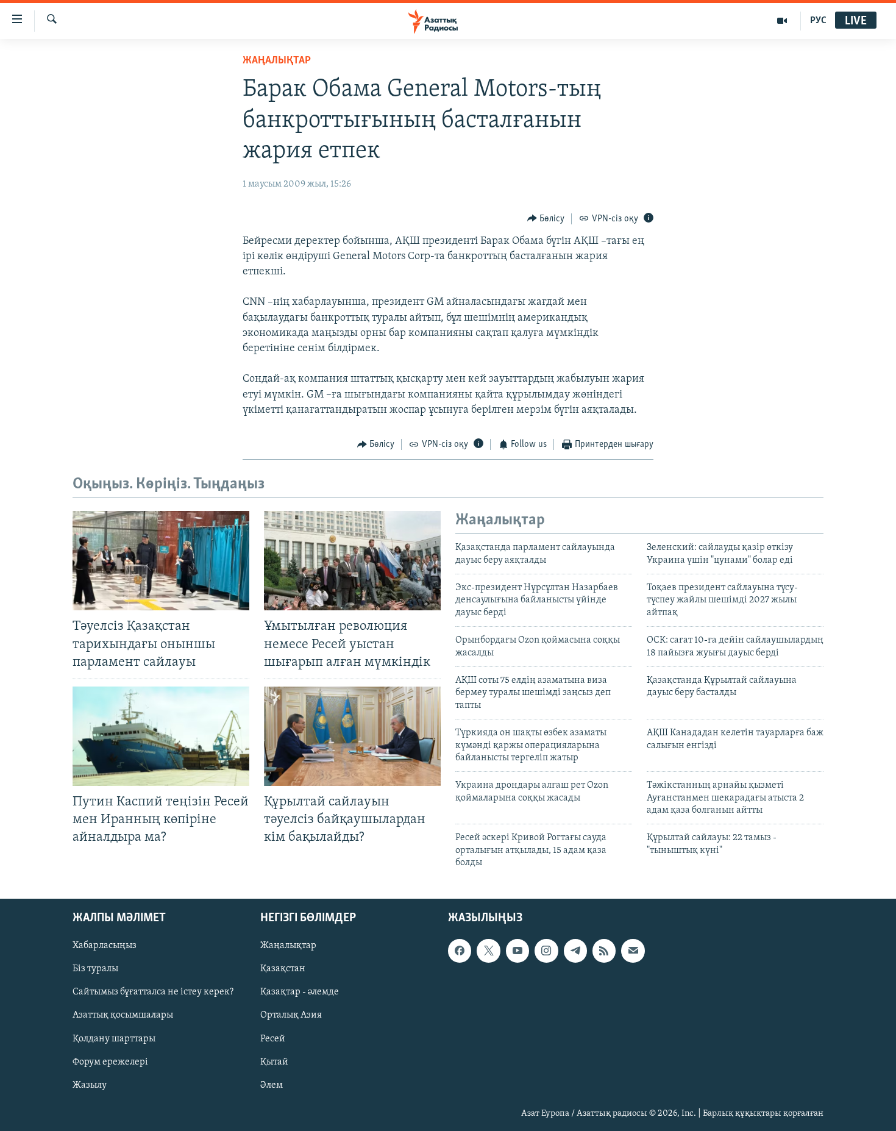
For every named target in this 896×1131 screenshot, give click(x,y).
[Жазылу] (632, 950)
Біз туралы (95, 969)
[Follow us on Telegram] (575, 950)
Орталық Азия (291, 1015)
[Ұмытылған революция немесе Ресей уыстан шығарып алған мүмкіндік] (352, 560)
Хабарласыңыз (105, 946)
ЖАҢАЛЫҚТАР (277, 60)
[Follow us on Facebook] (459, 950)
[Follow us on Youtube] (517, 950)
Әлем (271, 1085)
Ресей (272, 1038)
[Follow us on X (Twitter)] (488, 950)
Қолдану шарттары (114, 1038)
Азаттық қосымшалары (123, 1015)
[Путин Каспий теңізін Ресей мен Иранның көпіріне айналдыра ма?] (161, 736)
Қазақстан (282, 969)
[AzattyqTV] (782, 21)
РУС (818, 21)
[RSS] (604, 950)
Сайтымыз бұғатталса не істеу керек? (153, 992)
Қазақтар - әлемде (299, 992)
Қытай (274, 1061)
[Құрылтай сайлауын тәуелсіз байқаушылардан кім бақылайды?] (352, 736)
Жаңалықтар (288, 946)
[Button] (546, 219)
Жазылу (90, 1085)
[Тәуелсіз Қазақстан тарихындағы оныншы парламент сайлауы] (161, 560)
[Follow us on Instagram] (546, 950)
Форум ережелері (110, 1061)
